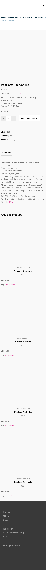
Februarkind (20, 140)
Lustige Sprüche (23, 268)
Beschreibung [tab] (6, 153)
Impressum (8, 529)
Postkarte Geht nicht (23, 482)
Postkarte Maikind (23, 341)
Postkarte (10, 140)
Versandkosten (19, 94)
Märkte (6, 516)
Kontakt (6, 512)
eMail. (11, 202)
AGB (5, 537)
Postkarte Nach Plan (23, 412)
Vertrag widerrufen (11, 546)
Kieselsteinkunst (10, 17)
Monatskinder (35, 17)
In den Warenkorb (29, 118)
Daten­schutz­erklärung (13, 533)
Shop (24, 17)
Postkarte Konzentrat (23, 271)
